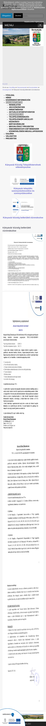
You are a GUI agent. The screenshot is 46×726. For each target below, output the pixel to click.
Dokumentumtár (22, 87)
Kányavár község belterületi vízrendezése (23, 218)
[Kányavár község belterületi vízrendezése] (23, 207)
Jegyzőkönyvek (17, 107)
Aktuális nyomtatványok (22, 112)
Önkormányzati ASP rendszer (24, 129)
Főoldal (10, 95)
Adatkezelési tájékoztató (34, 22)
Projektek (11, 138)
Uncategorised (7, 89)
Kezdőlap (12, 87)
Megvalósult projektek (21, 126)
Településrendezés (19, 117)
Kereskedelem (33, 87)
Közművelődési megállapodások (26, 131)
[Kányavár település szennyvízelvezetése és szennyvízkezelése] (23, 181)
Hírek (8, 98)
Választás (11, 136)
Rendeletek (15, 105)
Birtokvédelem (16, 124)
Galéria (10, 134)
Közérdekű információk (18, 100)
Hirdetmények (16, 110)
